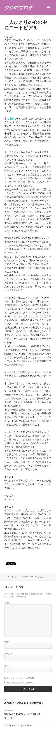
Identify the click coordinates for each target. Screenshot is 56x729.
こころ (40, 576)
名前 (7, 641)
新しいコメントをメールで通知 (20, 678)
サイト (7, 665)
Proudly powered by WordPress (18, 725)
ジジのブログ (18, 7)
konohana (28, 576)
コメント (8, 603)
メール (8, 653)
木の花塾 (9, 118)
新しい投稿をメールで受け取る (20, 682)
